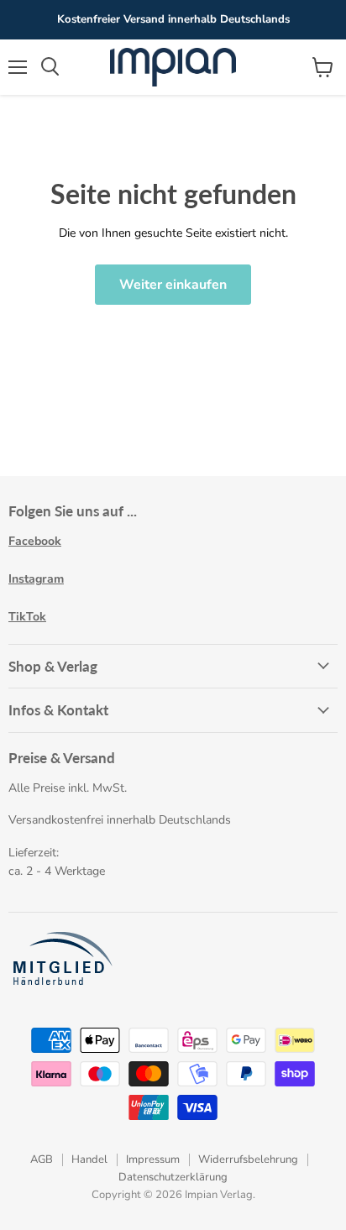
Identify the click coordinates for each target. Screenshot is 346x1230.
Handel (89, 1159)
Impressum (153, 1159)
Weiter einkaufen (173, 284)
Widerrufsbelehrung (248, 1159)
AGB (41, 1159)
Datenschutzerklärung (173, 1177)
